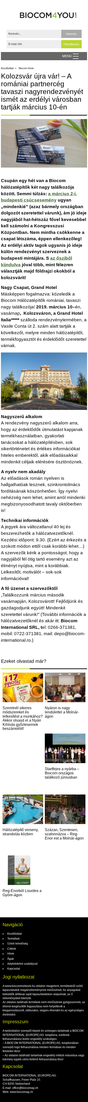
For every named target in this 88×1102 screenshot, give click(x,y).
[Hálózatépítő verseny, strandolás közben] (23, 809)
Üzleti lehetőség (17, 943)
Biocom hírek (26, 68)
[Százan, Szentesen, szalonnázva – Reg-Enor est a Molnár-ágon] (65, 809)
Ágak (10, 958)
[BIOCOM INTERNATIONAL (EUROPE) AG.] (48, 13)
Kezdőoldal (7, 68)
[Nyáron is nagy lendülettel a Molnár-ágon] (65, 687)
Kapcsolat (13, 968)
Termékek (13, 938)
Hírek (10, 953)
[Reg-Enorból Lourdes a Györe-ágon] (23, 870)
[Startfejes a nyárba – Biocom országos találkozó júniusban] (65, 748)
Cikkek (11, 948)
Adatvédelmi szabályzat (22, 963)
